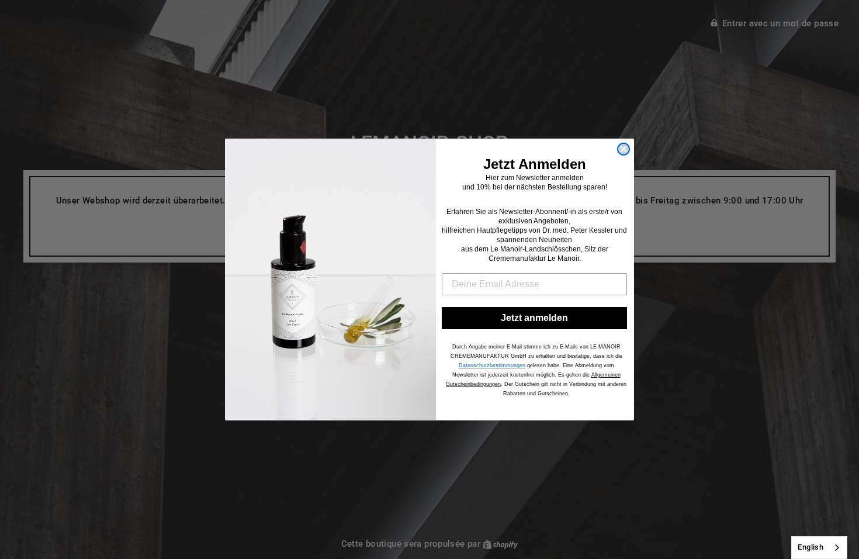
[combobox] (819, 547)
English (810, 547)
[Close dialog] (623, 149)
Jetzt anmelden (534, 318)
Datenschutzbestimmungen (492, 365)
